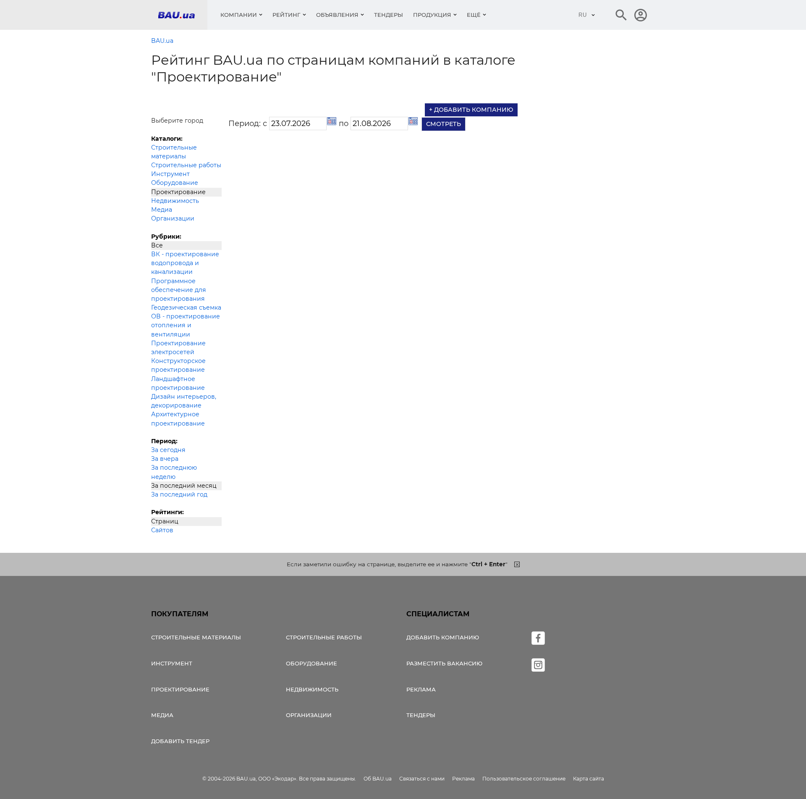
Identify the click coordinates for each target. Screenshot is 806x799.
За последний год (179, 494)
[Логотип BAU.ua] (182, 15)
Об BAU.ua (378, 778)
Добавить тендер (180, 741)
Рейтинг (286, 14)
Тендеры (388, 14)
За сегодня (168, 450)
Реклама (421, 689)
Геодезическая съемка (186, 307)
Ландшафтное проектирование (178, 383)
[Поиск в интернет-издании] (621, 15)
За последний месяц (184, 485)
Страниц (164, 521)
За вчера (164, 459)
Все (157, 245)
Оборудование (174, 183)
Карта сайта (588, 778)
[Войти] (640, 15)
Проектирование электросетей (178, 347)
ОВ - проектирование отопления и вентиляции (185, 325)
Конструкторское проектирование (178, 365)
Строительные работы (186, 165)
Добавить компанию (442, 637)
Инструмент (170, 174)
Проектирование (178, 192)
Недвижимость (175, 201)
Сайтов (162, 530)
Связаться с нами (422, 778)
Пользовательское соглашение (523, 778)
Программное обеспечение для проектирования (178, 289)
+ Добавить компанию (471, 109)
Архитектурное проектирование (178, 418)
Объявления (337, 14)
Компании (238, 14)
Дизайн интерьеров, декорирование (183, 401)
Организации (172, 218)
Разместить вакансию (444, 663)
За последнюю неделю (174, 472)
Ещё (474, 14)
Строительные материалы (174, 152)
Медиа (161, 209)
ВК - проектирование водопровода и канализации (185, 263)
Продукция (432, 14)
